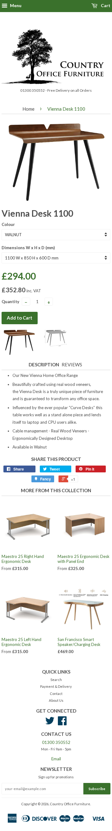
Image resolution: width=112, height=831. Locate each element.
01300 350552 (56, 742)
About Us (56, 700)
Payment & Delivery (56, 686)
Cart (105, 5)
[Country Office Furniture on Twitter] (49, 723)
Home (28, 109)
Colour (8, 224)
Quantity (10, 301)
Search (56, 680)
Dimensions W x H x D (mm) (28, 247)
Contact (56, 694)
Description (44, 364)
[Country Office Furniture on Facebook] (62, 723)
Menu (15, 5)
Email (56, 758)
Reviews (72, 364)
